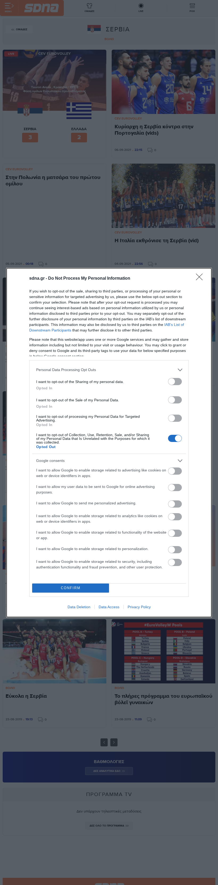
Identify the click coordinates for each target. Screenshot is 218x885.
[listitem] (109, 370)
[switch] (175, 381)
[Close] (201, 279)
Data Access (109, 607)
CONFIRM (71, 588)
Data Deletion (79, 607)
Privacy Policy (139, 607)
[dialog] (109, 442)
